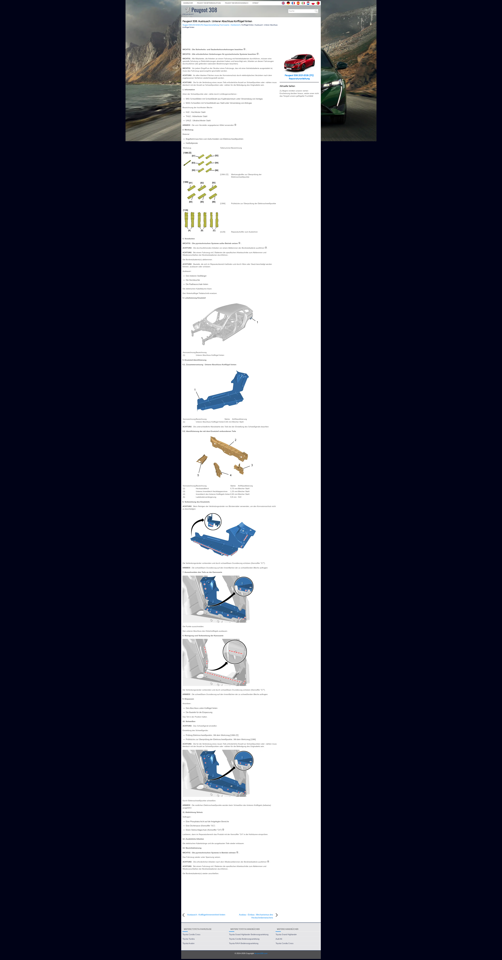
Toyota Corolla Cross (191, 934)
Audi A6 (279, 939)
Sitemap (255, 3)
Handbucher (188, 3)
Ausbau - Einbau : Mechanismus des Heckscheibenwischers (256, 916)
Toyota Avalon (188, 943)
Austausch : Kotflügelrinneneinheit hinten (206, 915)
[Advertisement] (230, 38)
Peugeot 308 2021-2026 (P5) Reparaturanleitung (200, 25)
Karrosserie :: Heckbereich (230, 25)
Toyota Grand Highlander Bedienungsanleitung (248, 934)
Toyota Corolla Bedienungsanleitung (244, 939)
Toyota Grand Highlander (286, 934)
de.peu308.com (261, 953)
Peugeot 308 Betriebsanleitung (209, 3)
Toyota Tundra (188, 939)
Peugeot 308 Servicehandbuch (236, 3)
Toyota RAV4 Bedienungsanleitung (243, 943)
